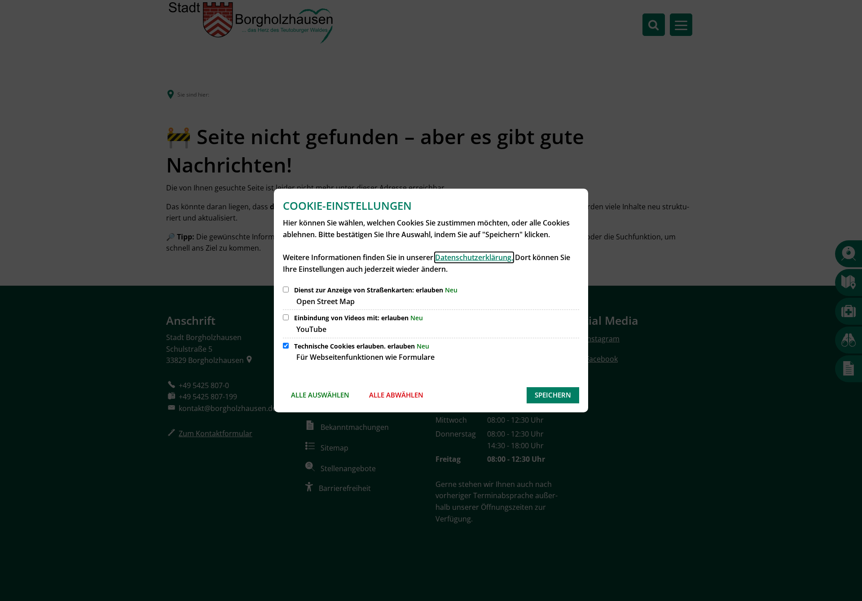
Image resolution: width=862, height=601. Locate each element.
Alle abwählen (396, 394)
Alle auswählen (320, 394)
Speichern (553, 394)
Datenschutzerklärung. (474, 257)
